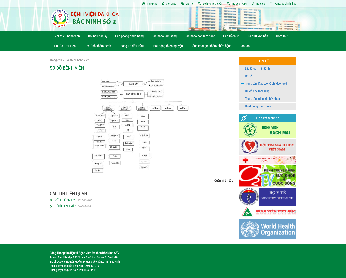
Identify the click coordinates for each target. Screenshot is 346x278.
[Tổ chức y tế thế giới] (267, 238)
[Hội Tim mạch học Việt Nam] (267, 154)
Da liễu (249, 76)
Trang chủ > (57, 60)
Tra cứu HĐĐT (239, 3)
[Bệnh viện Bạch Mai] (267, 137)
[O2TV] (267, 185)
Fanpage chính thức (285, 3)
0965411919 (89, 270)
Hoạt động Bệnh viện (258, 106)
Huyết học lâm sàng (257, 91)
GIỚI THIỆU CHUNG (65, 200)
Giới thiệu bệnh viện (76, 60)
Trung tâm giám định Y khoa (262, 98)
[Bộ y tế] (267, 204)
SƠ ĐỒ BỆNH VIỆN (65, 206)
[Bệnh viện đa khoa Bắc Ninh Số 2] (86, 19)
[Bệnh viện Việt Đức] (267, 217)
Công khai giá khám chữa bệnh (211, 45)
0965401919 (92, 266)
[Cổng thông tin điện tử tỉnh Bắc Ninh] (267, 163)
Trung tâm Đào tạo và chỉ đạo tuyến (266, 83)
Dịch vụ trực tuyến (212, 3)
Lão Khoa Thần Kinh (257, 68)
